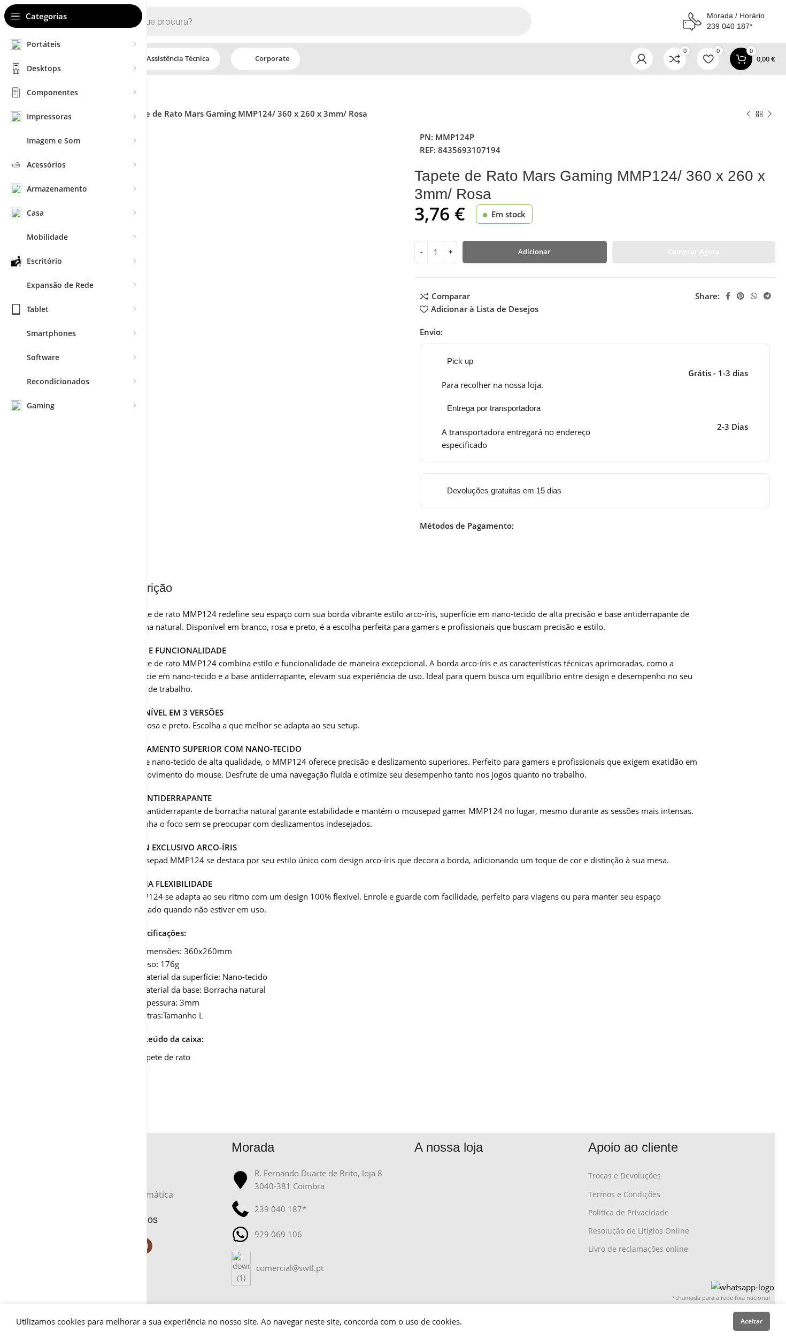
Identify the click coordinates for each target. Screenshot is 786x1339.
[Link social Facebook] (728, 296)
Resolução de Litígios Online (638, 1231)
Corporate (272, 58)
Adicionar (534, 251)
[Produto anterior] (748, 114)
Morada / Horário (736, 15)
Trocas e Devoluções (624, 1175)
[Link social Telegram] (767, 296)
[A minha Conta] (641, 59)
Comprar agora (694, 251)
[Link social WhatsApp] (754, 296)
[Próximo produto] (770, 114)
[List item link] (318, 1268)
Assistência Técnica (178, 58)
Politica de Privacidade (628, 1212)
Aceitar (751, 1321)
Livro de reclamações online (638, 1249)
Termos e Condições (624, 1194)
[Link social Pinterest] (741, 296)
